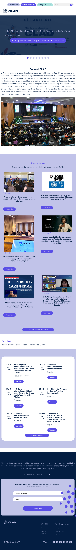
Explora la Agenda (37, 435)
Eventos (57, 528)
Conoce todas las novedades (38, 329)
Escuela (57, 535)
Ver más (9, 209)
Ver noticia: (38, 40)
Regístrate (38, 508)
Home (43, 528)
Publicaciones (59, 531)
